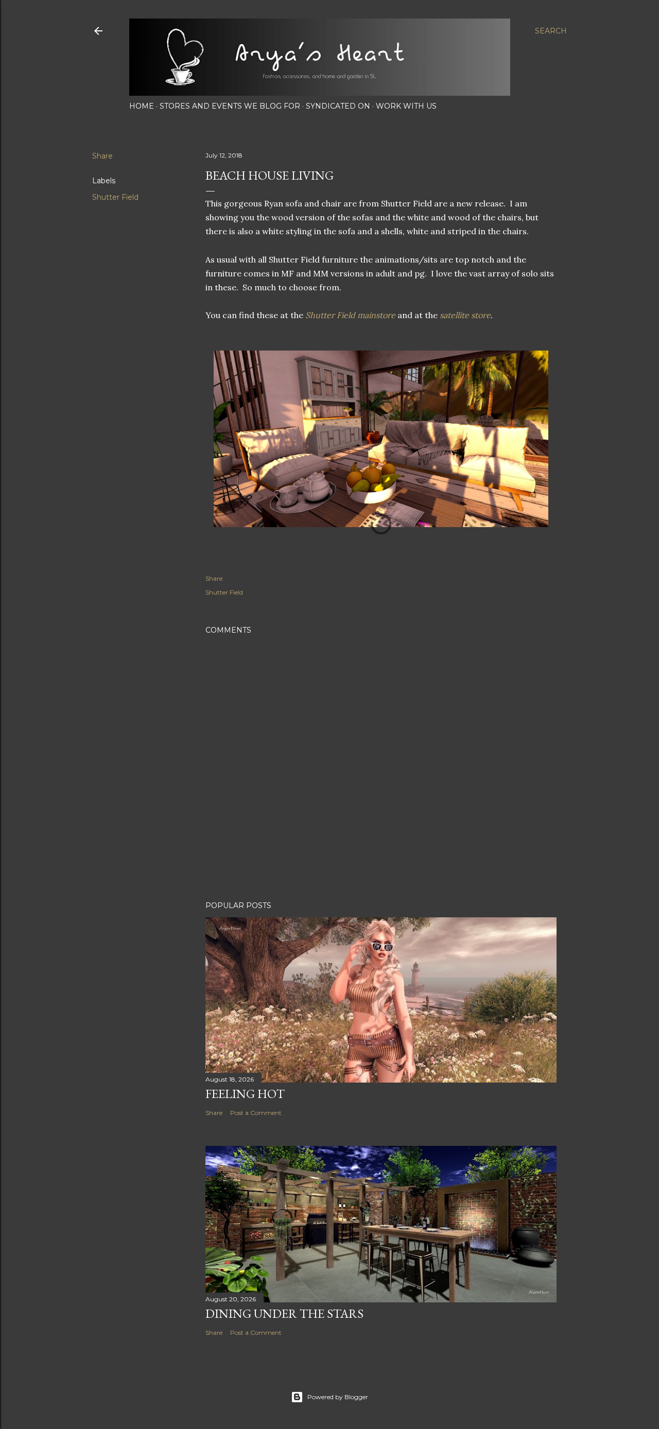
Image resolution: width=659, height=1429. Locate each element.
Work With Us (406, 106)
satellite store (465, 315)
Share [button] (102, 156)
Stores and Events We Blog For (230, 106)
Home (141, 106)
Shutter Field (115, 197)
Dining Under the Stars (284, 1313)
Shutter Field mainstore (350, 315)
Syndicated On (338, 106)
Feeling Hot (245, 1094)
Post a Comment (256, 1113)
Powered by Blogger (337, 1397)
